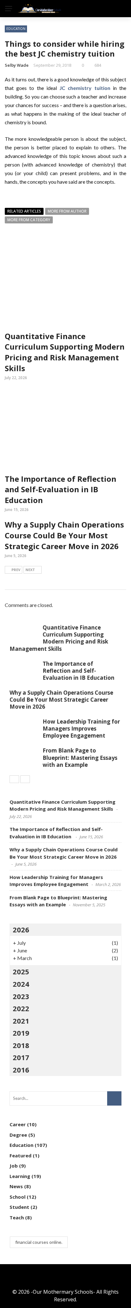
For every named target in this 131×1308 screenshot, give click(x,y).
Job (14, 1165)
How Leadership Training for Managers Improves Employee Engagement (81, 728)
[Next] (25, 779)
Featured (20, 1155)
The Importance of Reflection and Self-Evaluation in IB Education (60, 489)
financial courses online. (38, 1242)
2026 (21, 929)
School (17, 1197)
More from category (28, 219)
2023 (21, 996)
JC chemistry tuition (84, 88)
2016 (21, 1069)
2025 (21, 971)
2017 (21, 1057)
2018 (21, 1045)
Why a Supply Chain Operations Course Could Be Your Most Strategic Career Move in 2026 (64, 535)
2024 (21, 984)
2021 (21, 1020)
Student (19, 1207)
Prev (15, 569)
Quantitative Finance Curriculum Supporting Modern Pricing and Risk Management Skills (65, 352)
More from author (67, 211)
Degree (18, 1135)
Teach (17, 1217)
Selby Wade (17, 65)
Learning (20, 1176)
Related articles (24, 211)
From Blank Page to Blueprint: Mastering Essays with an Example (80, 757)
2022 (21, 1008)
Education (15, 28)
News (16, 1186)
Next (30, 569)
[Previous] (14, 779)
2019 (21, 1033)
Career (18, 1124)
